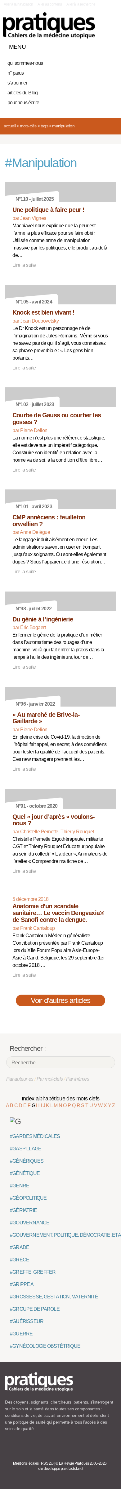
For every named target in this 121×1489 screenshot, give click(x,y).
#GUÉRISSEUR (26, 1321)
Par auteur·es (20, 1079)
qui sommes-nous (25, 63)
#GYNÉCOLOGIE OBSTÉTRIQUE (45, 1346)
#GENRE (19, 1185)
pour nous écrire (23, 102)
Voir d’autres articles (61, 1000)
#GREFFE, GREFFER (33, 1272)
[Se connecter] (109, 45)
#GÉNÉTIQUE (25, 1173)
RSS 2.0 (47, 1463)
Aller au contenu (50, 4)
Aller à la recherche (80, 4)
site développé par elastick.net (60, 1468)
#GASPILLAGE (25, 1148)
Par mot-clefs (50, 1079)
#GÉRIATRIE (23, 1210)
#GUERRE (21, 1333)
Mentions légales (26, 1463)
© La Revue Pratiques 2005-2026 (81, 1463)
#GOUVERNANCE (29, 1222)
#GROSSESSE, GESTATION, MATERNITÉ (54, 1296)
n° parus (15, 73)
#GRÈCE (19, 1259)
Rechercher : (28, 1048)
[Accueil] (49, 25)
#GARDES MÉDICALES (35, 1136)
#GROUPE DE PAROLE (35, 1309)
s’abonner (17, 82)
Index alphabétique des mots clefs (61, 1098)
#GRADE (19, 1247)
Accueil (10, 125)
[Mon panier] (88, 45)
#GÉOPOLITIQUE (28, 1198)
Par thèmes (77, 1079)
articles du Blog (22, 92)
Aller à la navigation (18, 4)
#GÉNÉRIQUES (26, 1161)
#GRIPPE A (22, 1284)
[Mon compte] (98, 45)
